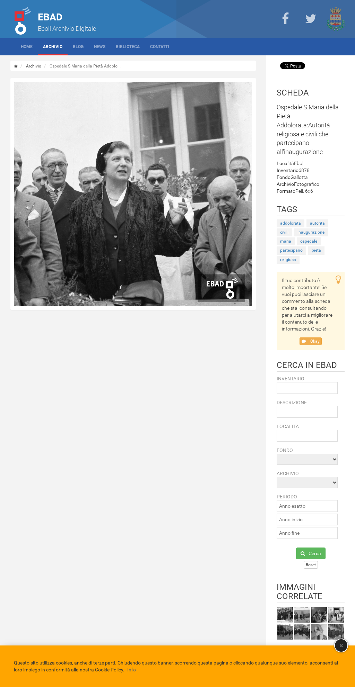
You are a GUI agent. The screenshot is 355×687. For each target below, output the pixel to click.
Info (131, 669)
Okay (314, 341)
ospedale (308, 241)
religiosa (288, 259)
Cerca (315, 553)
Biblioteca (128, 46)
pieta (316, 250)
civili (284, 232)
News (99, 46)
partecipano (291, 250)
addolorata (290, 223)
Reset (311, 564)
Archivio (52, 46)
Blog (78, 46)
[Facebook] (285, 19)
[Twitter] (310, 19)
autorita (317, 223)
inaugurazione (310, 232)
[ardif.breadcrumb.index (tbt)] (16, 66)
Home (27, 46)
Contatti (159, 46)
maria (285, 241)
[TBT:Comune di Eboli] (336, 19)
